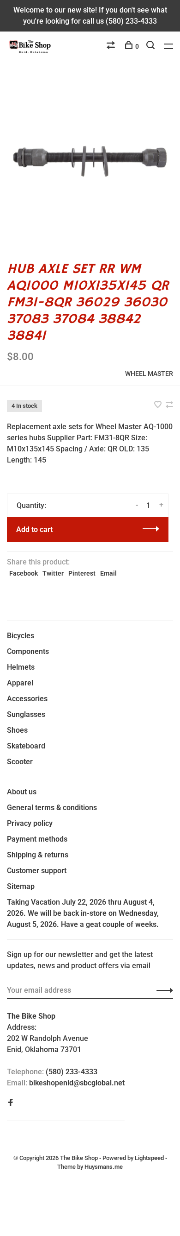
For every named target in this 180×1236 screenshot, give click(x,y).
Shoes (17, 730)
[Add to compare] (169, 405)
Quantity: (31, 505)
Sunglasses (26, 714)
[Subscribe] (162, 990)
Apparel (20, 682)
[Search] (151, 46)
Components (28, 651)
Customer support (36, 870)
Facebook (23, 573)
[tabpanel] (90, 161)
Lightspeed (149, 1157)
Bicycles (20, 635)
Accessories (27, 698)
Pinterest (82, 573)
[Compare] (112, 46)
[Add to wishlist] (158, 405)
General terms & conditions (52, 807)
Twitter (53, 573)
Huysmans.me (103, 1166)
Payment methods (37, 839)
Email (108, 573)
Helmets (21, 667)
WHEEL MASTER (149, 373)
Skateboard (26, 746)
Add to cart (34, 529)
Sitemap (21, 886)
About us (21, 791)
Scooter (20, 761)
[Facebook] (10, 1103)
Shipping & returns (37, 854)
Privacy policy (30, 823)
